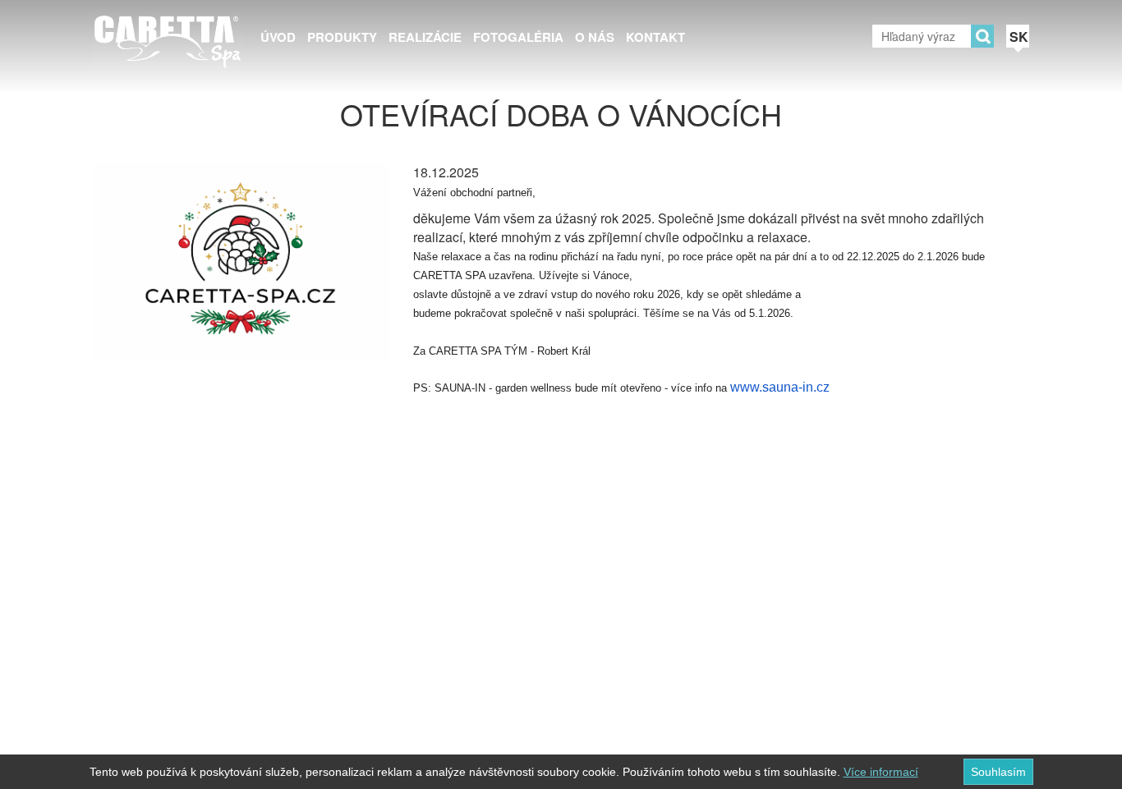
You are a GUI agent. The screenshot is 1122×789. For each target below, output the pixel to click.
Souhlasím (998, 771)
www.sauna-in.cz (780, 387)
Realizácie (425, 37)
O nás (594, 37)
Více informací (881, 771)
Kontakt (655, 37)
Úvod (278, 37)
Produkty (342, 37)
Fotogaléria (518, 37)
